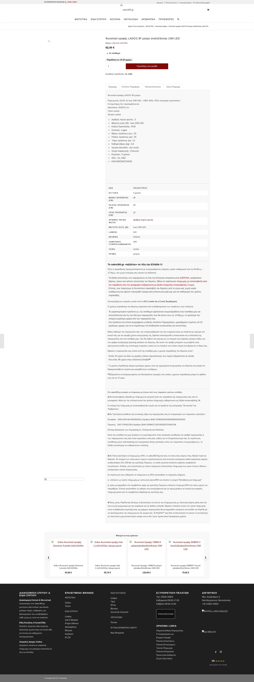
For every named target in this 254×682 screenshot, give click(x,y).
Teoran (114, 622)
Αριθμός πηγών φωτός (143, 220)
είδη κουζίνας (42, 626)
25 (134, 197)
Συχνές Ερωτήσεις (164, 658)
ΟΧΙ (135, 242)
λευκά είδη (47, 630)
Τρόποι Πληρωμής (164, 648)
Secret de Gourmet (119, 612)
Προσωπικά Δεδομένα (166, 655)
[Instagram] (221, 651)
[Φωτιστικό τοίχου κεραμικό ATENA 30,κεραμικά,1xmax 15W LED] (2, 341)
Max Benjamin (117, 633)
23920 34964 (167, 597)
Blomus (68, 630)
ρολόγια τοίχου (25, 610)
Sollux (68, 603)
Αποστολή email (165, 614)
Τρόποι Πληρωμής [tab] (173, 87)
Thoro (68, 606)
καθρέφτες (38, 610)
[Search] (177, 19)
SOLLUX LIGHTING (120, 43)
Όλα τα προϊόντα (138, 26)
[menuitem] (159, 2)
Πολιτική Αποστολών (165, 641)
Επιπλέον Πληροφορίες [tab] (131, 87)
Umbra (68, 616)
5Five (113, 605)
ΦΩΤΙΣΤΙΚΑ (149, 26)
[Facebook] (216, 651)
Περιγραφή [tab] (112, 87)
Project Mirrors (72, 623)
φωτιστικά (44, 607)
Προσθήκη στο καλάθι (147, 66)
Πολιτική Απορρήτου (165, 651)
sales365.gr (63, 678)
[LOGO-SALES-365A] (127, 10)
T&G (113, 602)
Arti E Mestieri (71, 620)
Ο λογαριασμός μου (165, 634)
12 (134, 212)
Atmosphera (70, 627)
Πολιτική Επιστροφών (165, 644)
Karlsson (69, 634)
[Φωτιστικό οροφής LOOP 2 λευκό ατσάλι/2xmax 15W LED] (252, 341)
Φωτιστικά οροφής (161, 26)
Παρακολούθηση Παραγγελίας (169, 630)
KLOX (68, 637)
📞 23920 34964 (71, 2)
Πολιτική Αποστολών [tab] (153, 87)
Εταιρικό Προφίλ (163, 637)
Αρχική (130, 26)
